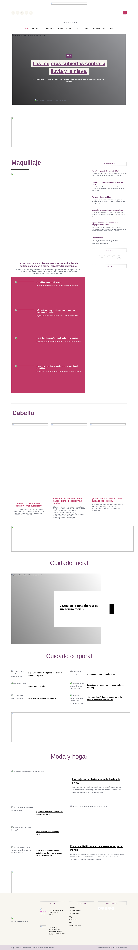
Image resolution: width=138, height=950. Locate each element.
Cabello (77, 28)
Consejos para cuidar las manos (42, 698)
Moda (86, 28)
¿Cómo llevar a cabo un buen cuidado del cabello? (107, 499)
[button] (125, 12)
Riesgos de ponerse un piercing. (101, 674)
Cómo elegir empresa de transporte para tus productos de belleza (55, 311)
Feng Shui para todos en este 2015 (105, 171)
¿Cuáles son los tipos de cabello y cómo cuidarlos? (28, 504)
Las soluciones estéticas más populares (107, 210)
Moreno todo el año (36, 686)
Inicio (26, 28)
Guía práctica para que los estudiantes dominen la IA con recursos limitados (49, 853)
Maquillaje (36, 28)
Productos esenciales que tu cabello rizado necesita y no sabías (67, 500)
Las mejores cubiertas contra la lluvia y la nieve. (56, 912)
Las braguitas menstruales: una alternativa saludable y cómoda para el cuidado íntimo (57, 931)
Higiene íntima (97, 238)
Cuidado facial (49, 28)
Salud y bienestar (99, 28)
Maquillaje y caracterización (48, 282)
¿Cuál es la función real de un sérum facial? (79, 607)
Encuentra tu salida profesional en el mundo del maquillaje (57, 367)
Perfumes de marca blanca (102, 197)
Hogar (111, 28)
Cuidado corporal (64, 28)
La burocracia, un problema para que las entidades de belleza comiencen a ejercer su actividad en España (48, 264)
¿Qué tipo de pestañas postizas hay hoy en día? (57, 338)
